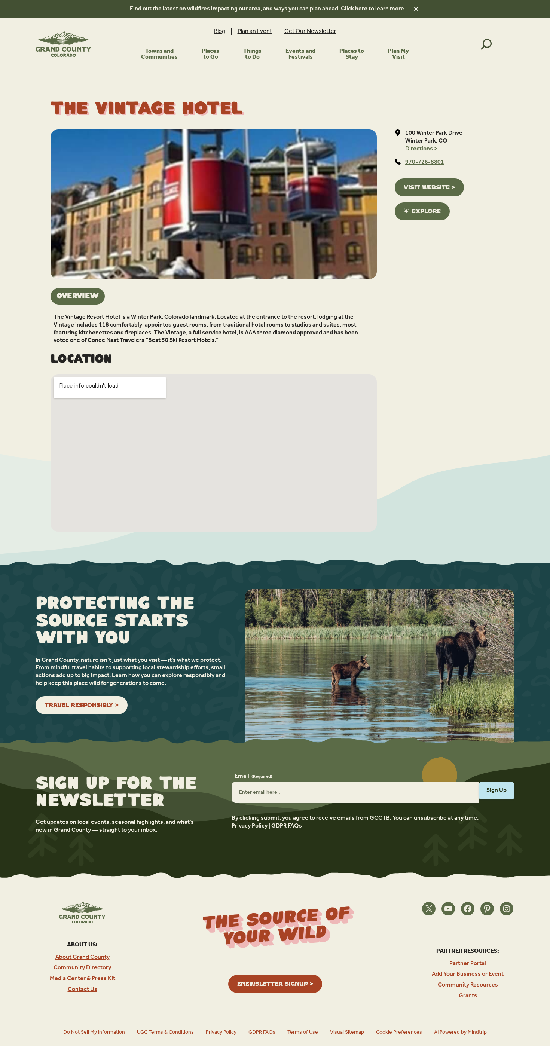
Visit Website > (429, 187)
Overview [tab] (77, 296)
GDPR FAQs (286, 826)
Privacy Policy (250, 826)
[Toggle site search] (486, 44)
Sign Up (496, 790)
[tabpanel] (214, 329)
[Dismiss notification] (416, 8)
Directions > (421, 149)
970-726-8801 (424, 162)
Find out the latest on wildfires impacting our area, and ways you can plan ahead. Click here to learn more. (268, 9)
